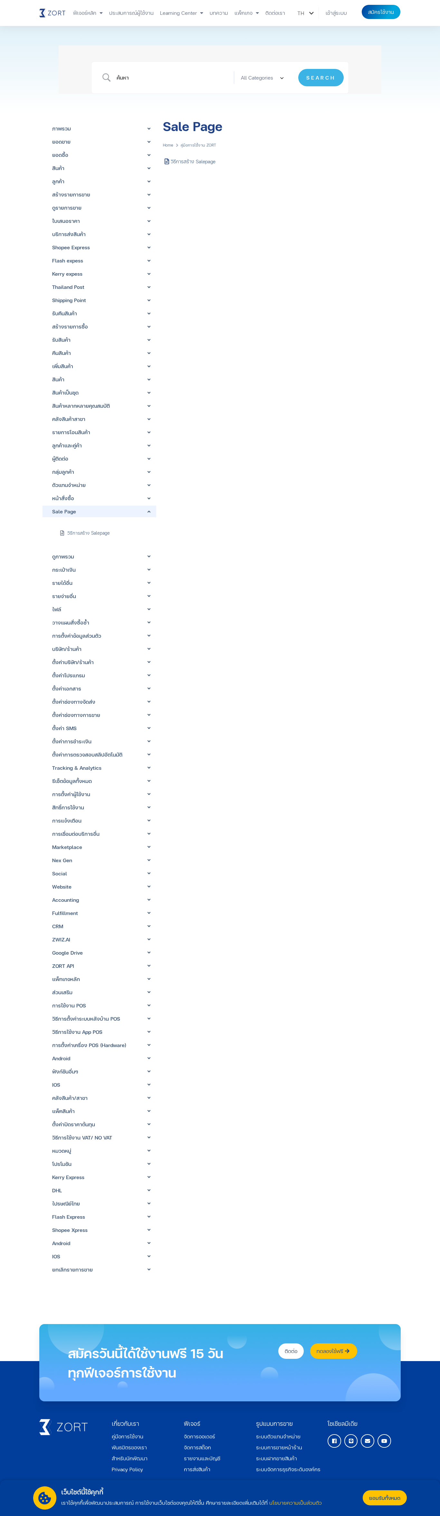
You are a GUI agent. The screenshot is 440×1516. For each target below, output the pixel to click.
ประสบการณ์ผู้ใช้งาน (131, 12)
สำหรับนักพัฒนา (130, 1458)
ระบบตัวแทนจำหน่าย (278, 1436)
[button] (336, 12)
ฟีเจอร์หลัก (84, 12)
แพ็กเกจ (243, 12)
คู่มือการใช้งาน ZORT (198, 145)
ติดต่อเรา (275, 12)
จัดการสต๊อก (197, 1447)
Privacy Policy (127, 1469)
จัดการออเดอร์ (199, 1436)
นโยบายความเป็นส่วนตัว (295, 1502)
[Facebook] (334, 1441)
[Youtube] (384, 1441)
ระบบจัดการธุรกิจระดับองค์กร (288, 1469)
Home (168, 145)
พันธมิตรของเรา (129, 1447)
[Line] (351, 1441)
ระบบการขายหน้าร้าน (279, 1447)
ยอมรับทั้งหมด (384, 1498)
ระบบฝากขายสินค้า (276, 1458)
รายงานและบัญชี (202, 1458)
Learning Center (178, 12)
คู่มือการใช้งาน (127, 1436)
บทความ (219, 12)
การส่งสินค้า (197, 1469)
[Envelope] (367, 1441)
